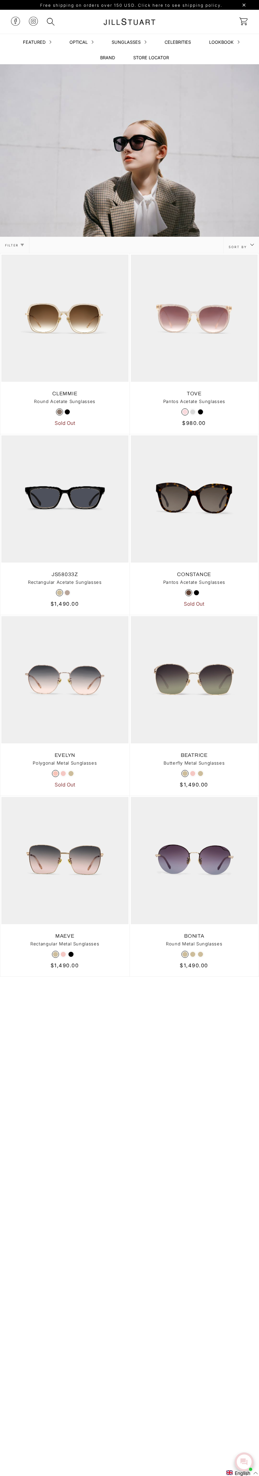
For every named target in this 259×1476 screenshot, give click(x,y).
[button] (242, 1473)
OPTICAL (79, 42)
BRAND (107, 57)
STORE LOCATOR (151, 57)
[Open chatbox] (244, 1461)
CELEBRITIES (178, 42)
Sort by (239, 247)
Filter (12, 245)
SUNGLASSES (127, 42)
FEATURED (35, 42)
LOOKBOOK (222, 42)
